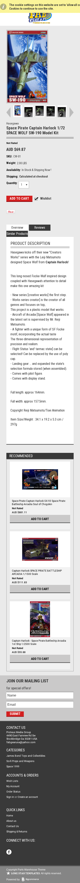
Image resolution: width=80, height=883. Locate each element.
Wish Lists (12, 781)
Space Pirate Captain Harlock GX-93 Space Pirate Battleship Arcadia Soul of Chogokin (38, 503)
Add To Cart (40, 519)
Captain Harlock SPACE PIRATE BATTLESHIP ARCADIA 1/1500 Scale (37, 572)
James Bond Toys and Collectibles (25, 755)
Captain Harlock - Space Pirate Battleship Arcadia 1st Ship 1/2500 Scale (39, 642)
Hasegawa (12, 123)
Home (9, 815)
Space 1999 (12, 766)
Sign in (10, 797)
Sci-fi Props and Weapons (20, 761)
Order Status (13, 791)
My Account (12, 786)
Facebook (9, 852)
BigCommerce (31, 879)
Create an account (28, 797)
